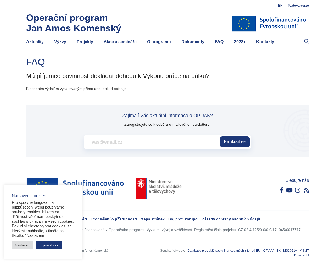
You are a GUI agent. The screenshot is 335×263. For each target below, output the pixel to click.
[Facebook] (281, 190)
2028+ (240, 42)
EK (278, 251)
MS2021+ (290, 251)
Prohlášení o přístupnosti (114, 219)
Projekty (85, 42)
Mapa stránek (153, 219)
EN (280, 5)
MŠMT (304, 251)
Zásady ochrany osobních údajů (231, 219)
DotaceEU (301, 255)
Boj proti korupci (183, 219)
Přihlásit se (235, 141)
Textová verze (298, 5)
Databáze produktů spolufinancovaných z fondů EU (223, 251)
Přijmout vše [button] (48, 245)
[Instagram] (297, 190)
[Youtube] (289, 190)
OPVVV (268, 251)
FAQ (219, 42)
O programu (159, 42)
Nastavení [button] (22, 245)
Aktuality (35, 42)
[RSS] (306, 190)
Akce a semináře (120, 42)
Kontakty (265, 42)
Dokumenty (192, 42)
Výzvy (60, 42)
